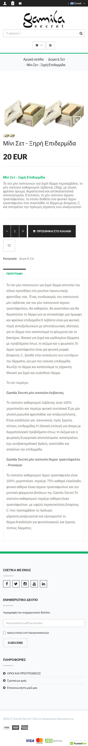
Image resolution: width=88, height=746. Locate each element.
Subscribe (15, 642)
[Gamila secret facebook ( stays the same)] (6, 583)
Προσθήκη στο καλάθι (54, 231)
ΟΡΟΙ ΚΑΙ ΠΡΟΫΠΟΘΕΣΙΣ (24, 673)
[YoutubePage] (34, 583)
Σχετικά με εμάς (17, 680)
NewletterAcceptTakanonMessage (28, 633)
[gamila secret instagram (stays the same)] (25, 583)
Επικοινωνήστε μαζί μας (22, 687)
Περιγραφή (14, 273)
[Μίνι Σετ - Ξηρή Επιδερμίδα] (77, 120)
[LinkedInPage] (43, 583)
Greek (78, 3)
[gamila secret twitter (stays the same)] (15, 583)
